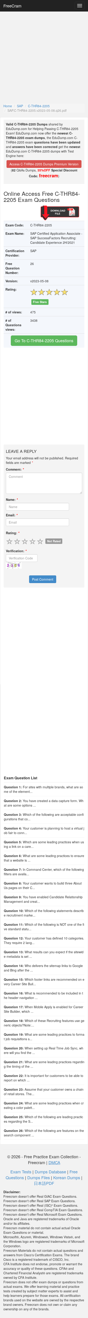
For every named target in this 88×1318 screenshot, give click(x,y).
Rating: (12, 533)
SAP (20, 106)
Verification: (16, 551)
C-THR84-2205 (39, 106)
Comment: (15, 469)
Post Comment (42, 579)
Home (7, 106)
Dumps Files (38, 1177)
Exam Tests (20, 1171)
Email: (11, 515)
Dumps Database (50, 1171)
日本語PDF (44, 1183)
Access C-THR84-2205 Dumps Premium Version (44, 164)
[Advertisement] (44, 57)
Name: (12, 499)
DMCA (54, 1162)
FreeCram (12, 6)
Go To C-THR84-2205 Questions (44, 340)
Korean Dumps (66, 1177)
